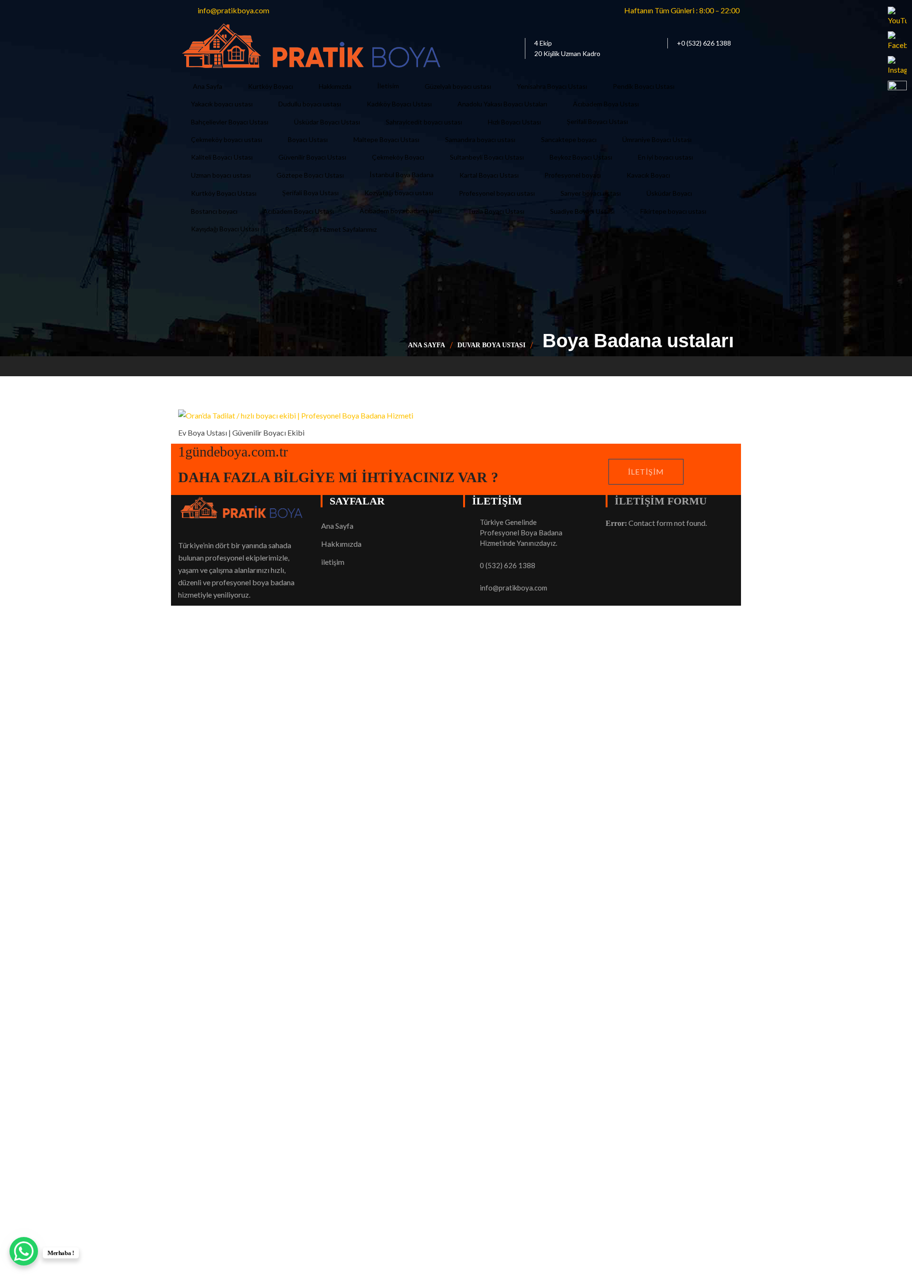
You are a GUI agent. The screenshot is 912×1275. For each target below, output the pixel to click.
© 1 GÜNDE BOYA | (212, 931)
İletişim (646, 471)
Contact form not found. (656, 522)
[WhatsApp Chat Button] (24, 1251)
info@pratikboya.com (513, 587)
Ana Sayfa (426, 345)
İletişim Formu (661, 501)
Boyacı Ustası (269, 931)
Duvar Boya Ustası (491, 345)
